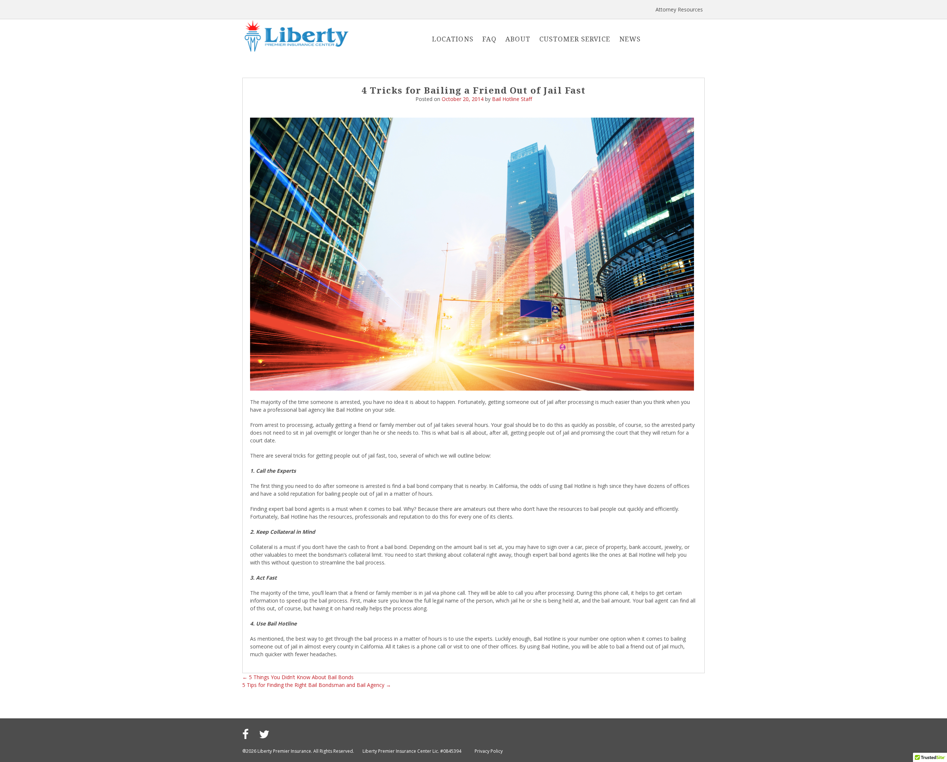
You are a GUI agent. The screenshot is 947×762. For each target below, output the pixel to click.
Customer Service (574, 38)
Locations (453, 38)
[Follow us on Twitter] (264, 734)
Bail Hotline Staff (512, 98)
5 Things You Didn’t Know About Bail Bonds (298, 677)
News (630, 38)
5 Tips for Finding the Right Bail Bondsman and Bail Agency (316, 684)
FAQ (489, 38)
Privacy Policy (489, 751)
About (517, 38)
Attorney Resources (679, 9)
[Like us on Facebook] (245, 734)
